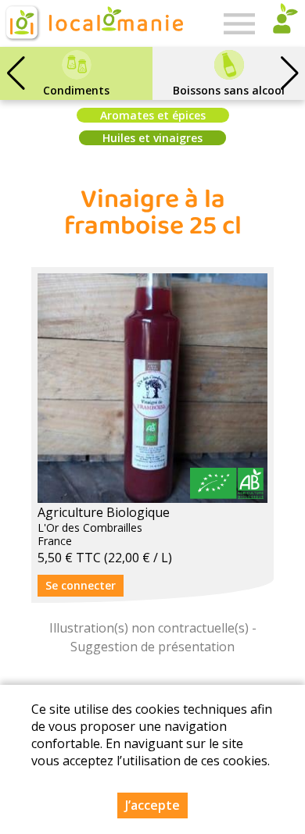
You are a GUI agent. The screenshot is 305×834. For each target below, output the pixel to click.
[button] (289, 73)
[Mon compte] (281, 23)
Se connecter (80, 585)
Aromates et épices (153, 115)
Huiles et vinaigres (152, 137)
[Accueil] (93, 23)
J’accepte (152, 805)
